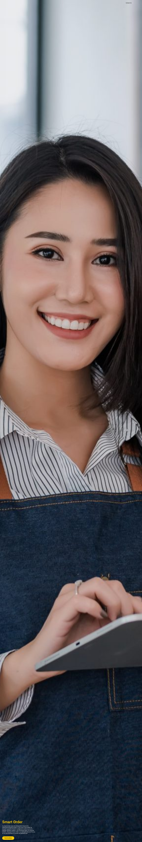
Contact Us (128, 3)
